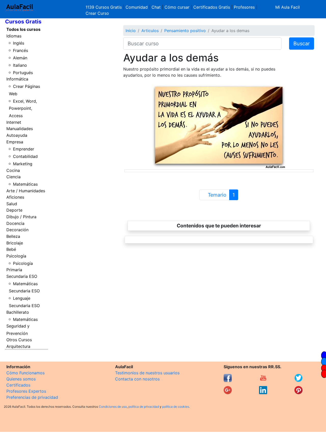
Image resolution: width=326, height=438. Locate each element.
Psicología (16, 255)
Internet (13, 122)
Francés (20, 50)
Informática (17, 78)
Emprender (23, 149)
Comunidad (137, 7)
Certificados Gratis (211, 7)
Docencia (15, 223)
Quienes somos (21, 378)
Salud (11, 203)
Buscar (301, 43)
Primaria (14, 269)
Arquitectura (18, 346)
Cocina (13, 170)
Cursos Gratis (23, 21)
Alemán (20, 57)
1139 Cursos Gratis (104, 7)
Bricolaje (14, 242)
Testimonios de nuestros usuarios (147, 372)
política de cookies (175, 406)
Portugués (23, 72)
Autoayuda (16, 135)
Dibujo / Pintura (21, 216)
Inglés (18, 43)
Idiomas (13, 35)
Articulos (150, 30)
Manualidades (19, 128)
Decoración (17, 229)
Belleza (13, 236)
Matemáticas (25, 184)
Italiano (20, 65)
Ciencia (13, 176)
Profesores (244, 7)
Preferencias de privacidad (32, 397)
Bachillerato (17, 312)
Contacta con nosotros (137, 378)
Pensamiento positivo (185, 30)
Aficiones (15, 197)
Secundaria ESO (21, 276)
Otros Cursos (19, 339)
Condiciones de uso (113, 406)
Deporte (14, 210)
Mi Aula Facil (287, 7)
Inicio (131, 30)
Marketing (22, 163)
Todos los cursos (23, 29)
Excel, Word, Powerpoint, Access (23, 108)
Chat (156, 7)
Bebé (11, 249)
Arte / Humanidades (25, 190)
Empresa (14, 141)
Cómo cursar (177, 7)
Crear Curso (97, 13)
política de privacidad (143, 406)
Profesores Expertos (26, 391)
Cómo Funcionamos (25, 372)
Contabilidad (25, 156)
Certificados (18, 385)
